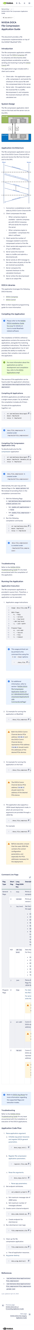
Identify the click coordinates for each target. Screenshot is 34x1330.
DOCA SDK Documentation (20, 3)
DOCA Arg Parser (19, 1095)
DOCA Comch (11, 300)
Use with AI (8, 17)
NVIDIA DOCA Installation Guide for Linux (16, 323)
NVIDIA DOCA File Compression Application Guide (15, 12)
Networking (16, 3)
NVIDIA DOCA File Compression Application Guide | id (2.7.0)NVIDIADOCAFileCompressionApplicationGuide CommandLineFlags (20, 694)
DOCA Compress (18, 55)
